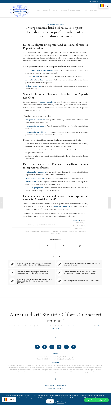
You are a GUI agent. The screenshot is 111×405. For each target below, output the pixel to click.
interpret (79, 223)
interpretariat (79, 226)
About (47, 385)
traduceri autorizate (49, 231)
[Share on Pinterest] (64, 246)
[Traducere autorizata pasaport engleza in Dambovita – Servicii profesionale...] (1, 203)
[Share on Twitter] (47, 246)
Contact (58, 385)
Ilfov (83, 220)
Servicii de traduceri (55, 24)
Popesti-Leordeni (32, 231)
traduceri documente (68, 231)
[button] (96, 400)
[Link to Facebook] (101, 1)
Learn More (60, 401)
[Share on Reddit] (80, 246)
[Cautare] (101, 10)
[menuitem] (37, 10)
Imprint (52, 385)
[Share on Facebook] (31, 246)
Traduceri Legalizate (47, 225)
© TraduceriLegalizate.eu (55, 389)
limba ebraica (79, 228)
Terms (64, 385)
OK (50, 401)
